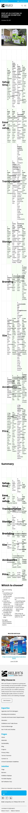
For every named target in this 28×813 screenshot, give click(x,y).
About (3, 737)
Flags (2, 769)
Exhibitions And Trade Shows (9, 723)
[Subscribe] (4, 794)
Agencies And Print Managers (9, 711)
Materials (4, 740)
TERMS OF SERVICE (15, 811)
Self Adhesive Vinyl (6, 781)
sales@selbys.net (7, 802)
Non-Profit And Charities (8, 729)
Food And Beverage (6, 726)
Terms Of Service (6, 755)
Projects (3, 749)
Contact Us (4, 758)
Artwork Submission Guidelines (10, 761)
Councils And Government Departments (12, 717)
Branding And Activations (8, 714)
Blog (2, 746)
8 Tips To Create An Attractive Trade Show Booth (14, 657)
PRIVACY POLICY (5, 811)
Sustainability (5, 743)
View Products (6, 700)
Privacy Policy (5, 752)
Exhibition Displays (6, 775)
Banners (3, 772)
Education (4, 720)
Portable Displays (6, 778)
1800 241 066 (19, 802)
